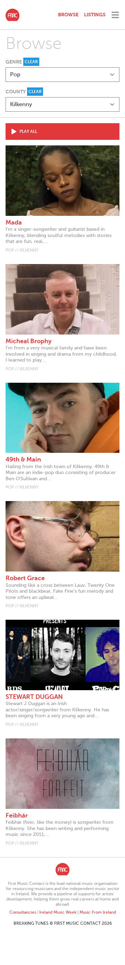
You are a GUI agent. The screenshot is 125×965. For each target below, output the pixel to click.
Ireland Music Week (57, 912)
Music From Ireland (98, 912)
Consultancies (22, 912)
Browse (68, 14)
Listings (95, 14)
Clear (31, 61)
